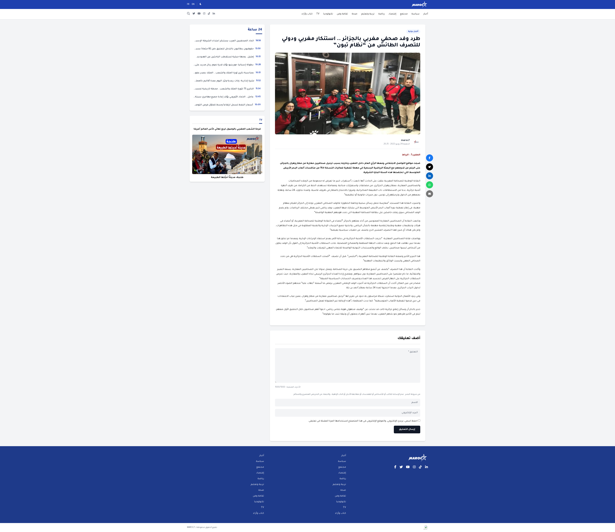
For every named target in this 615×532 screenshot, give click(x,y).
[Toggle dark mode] (200, 4)
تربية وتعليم (367, 14)
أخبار (425, 14)
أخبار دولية (413, 31)
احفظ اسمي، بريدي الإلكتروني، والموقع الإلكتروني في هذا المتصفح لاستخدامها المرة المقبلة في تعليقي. (363, 421)
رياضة (381, 14)
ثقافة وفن (342, 14)
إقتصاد (392, 14)
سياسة (415, 14)
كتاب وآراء (307, 14)
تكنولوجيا (328, 14)
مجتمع (404, 14)
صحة (354, 14)
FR (188, 4)
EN (193, 4)
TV (317, 14)
